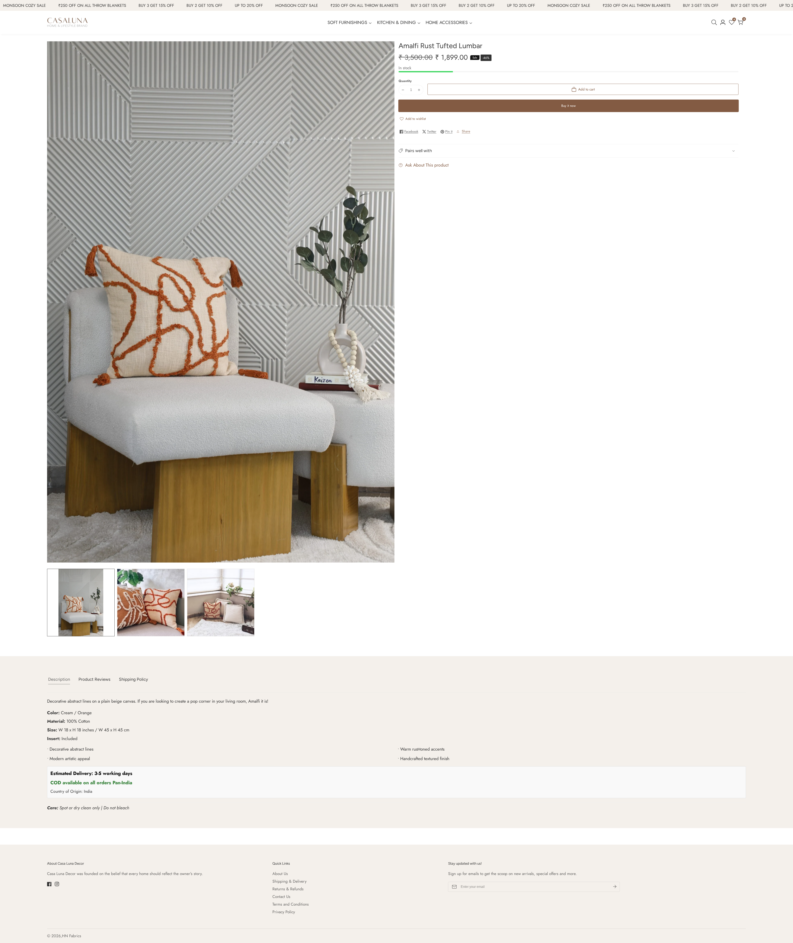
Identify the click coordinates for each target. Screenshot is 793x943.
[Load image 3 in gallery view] (221, 602)
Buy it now (568, 105)
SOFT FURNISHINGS (347, 22)
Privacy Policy (283, 912)
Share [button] (466, 131)
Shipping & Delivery (289, 881)
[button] (568, 150)
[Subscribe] (614, 887)
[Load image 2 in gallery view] (151, 602)
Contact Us (281, 896)
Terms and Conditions (290, 904)
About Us (280, 873)
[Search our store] (714, 22)
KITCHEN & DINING (396, 22)
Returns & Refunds (288, 889)
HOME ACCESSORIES (447, 22)
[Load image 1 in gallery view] (81, 602)
